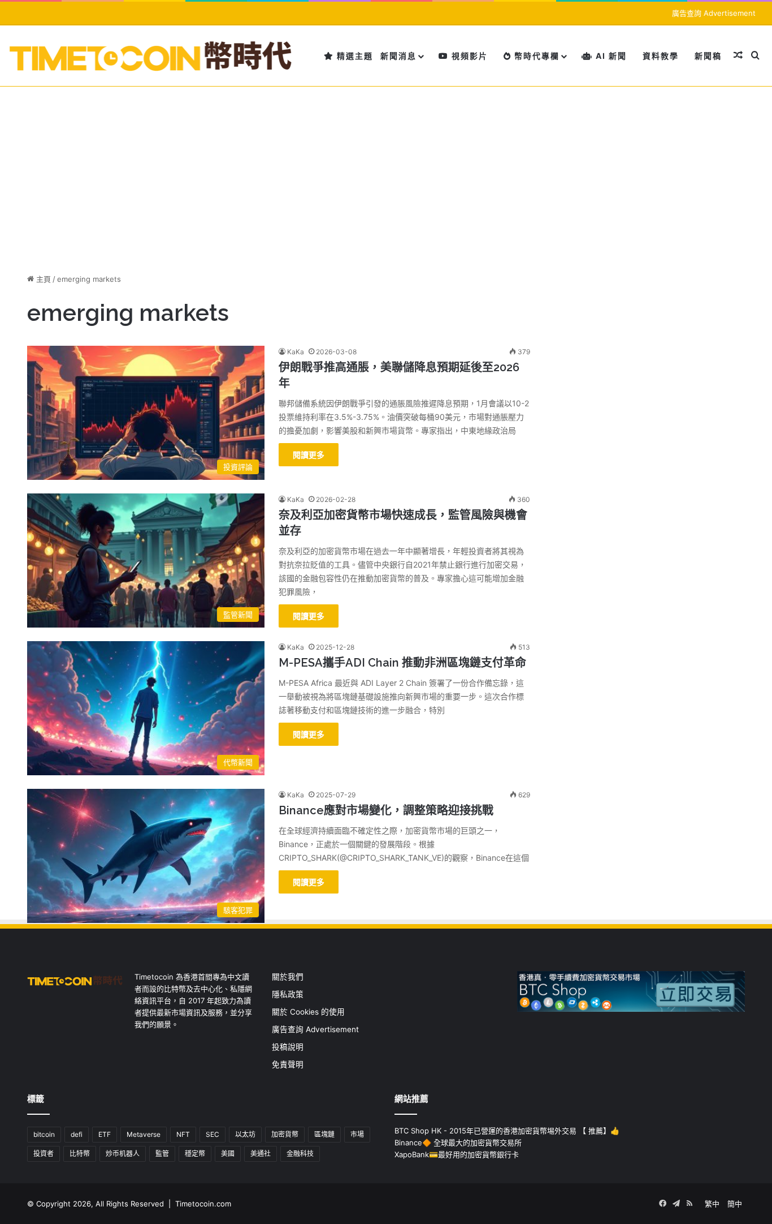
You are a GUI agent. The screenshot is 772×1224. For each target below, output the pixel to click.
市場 (357, 1134)
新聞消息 (398, 56)
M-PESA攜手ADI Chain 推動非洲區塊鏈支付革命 (402, 662)
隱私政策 (287, 994)
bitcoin (44, 1134)
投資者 (43, 1153)
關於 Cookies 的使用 (308, 1011)
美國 (228, 1153)
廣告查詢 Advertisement (715, 13)
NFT (183, 1134)
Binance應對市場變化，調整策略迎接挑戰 (386, 810)
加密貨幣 (284, 1134)
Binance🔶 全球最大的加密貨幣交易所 (458, 1142)
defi (77, 1134)
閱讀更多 (308, 454)
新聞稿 (708, 56)
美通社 (260, 1153)
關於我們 (287, 976)
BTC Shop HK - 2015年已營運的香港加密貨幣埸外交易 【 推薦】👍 (506, 1130)
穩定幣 (195, 1153)
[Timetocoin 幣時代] (151, 56)
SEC (212, 1134)
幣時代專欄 (535, 56)
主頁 (42, 279)
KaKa (295, 351)
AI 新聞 (610, 56)
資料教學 (661, 56)
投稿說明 (287, 1046)
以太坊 (245, 1134)
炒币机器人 (123, 1153)
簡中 (734, 1203)
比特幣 (80, 1153)
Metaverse (144, 1134)
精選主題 (353, 56)
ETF (104, 1134)
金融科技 (300, 1153)
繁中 (712, 1203)
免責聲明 (287, 1064)
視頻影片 (468, 56)
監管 (162, 1153)
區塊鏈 (324, 1134)
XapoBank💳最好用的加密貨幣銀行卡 (456, 1154)
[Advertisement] (386, 171)
